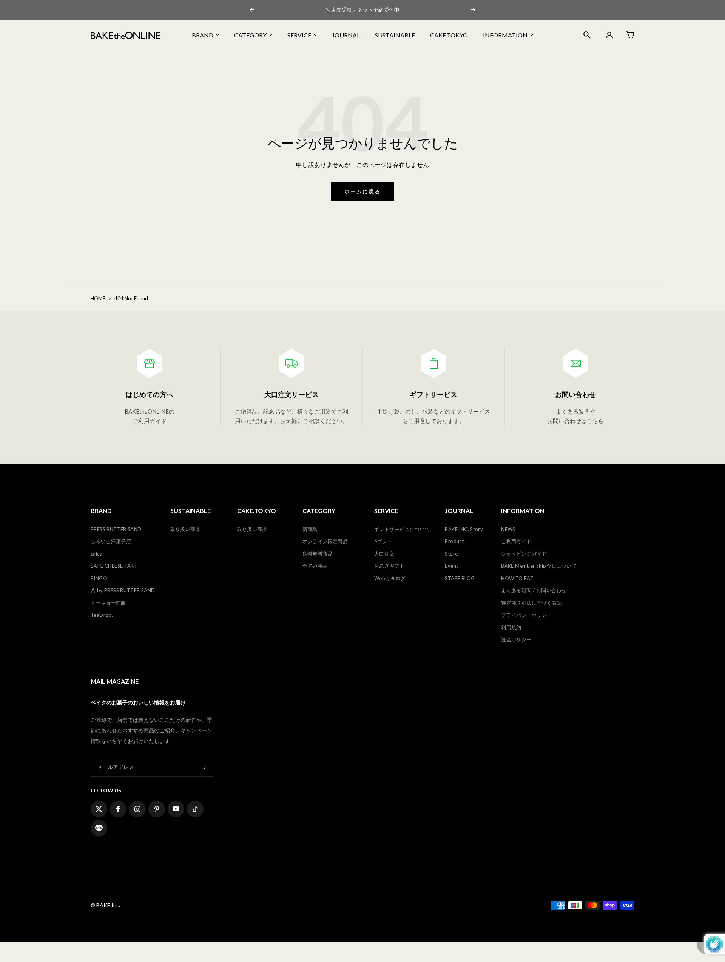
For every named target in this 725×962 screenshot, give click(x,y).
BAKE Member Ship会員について (539, 566)
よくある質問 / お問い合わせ (533, 590)
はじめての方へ (149, 394)
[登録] (205, 767)
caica (96, 554)
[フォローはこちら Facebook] (118, 809)
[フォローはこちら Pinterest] (156, 809)
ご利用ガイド (516, 541)
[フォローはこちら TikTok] (195, 809)
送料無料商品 (317, 554)
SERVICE (299, 35)
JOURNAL (346, 35)
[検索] (587, 35)
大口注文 (384, 554)
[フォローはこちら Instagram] (137, 809)
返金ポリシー (516, 639)
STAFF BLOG (460, 578)
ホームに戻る (362, 191)
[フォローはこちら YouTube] (176, 809)
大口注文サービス (291, 394)
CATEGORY (250, 35)
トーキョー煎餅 (108, 603)
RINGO (99, 578)
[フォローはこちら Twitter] (99, 809)
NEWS (508, 529)
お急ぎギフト (389, 566)
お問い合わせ (575, 394)
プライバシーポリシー (526, 615)
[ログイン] (608, 35)
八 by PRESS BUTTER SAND (123, 590)
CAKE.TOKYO (449, 35)
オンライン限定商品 (325, 541)
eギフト (383, 541)
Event (451, 566)
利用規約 (511, 627)
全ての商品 (315, 566)
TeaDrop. (102, 615)
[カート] (630, 34)
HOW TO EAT (517, 578)
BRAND (202, 35)
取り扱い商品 (185, 529)
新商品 (310, 529)
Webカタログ (390, 578)
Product (454, 541)
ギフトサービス (433, 394)
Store (451, 554)
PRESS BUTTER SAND (116, 529)
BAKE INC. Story (464, 529)
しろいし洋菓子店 (111, 541)
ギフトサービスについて (402, 529)
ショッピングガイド (524, 554)
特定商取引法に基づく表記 (531, 603)
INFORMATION (505, 35)
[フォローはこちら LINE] (99, 828)
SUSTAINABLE (395, 35)
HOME (98, 298)
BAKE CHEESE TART (114, 566)
